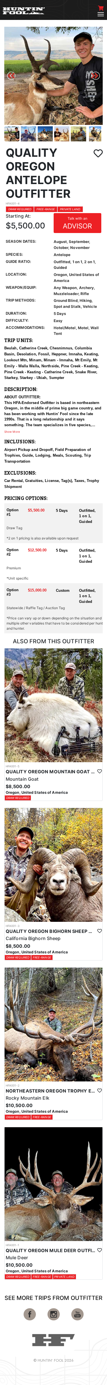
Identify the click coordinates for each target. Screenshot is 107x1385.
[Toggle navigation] (100, 14)
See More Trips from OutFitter (54, 1298)
